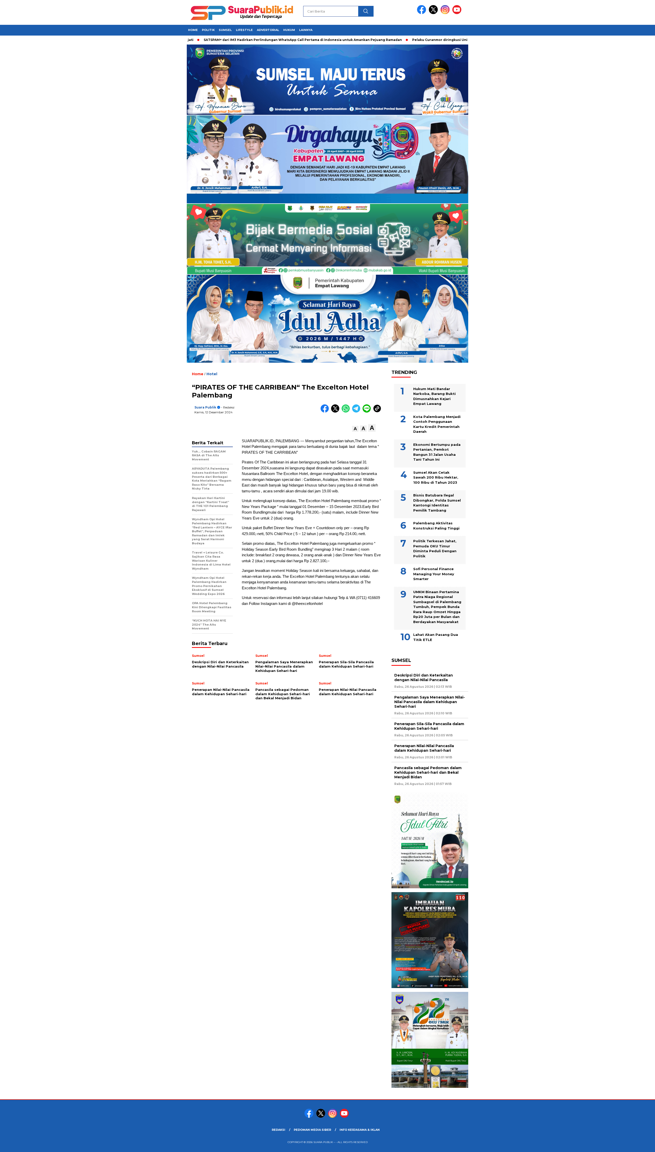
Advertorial (268, 30)
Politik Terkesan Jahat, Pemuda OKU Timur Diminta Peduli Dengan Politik (434, 548)
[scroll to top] (631, 1144)
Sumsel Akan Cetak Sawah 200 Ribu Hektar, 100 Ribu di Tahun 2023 (435, 477)
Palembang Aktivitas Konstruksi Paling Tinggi (436, 525)
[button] (355, 429)
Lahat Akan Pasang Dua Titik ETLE (435, 637)
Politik (208, 30)
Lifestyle (244, 30)
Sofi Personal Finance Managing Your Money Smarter (433, 574)
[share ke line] (368, 411)
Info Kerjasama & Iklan (360, 1130)
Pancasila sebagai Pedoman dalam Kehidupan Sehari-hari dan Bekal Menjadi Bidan (428, 772)
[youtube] (457, 13)
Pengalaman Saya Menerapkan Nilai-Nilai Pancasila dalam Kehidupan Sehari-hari (429, 702)
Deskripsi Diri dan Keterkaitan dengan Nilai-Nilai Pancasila (423, 677)
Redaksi (278, 1130)
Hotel (211, 374)
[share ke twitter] (336, 411)
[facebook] (422, 13)
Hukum (289, 30)
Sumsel (225, 30)
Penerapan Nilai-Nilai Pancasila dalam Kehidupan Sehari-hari (424, 748)
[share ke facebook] (326, 411)
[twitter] (434, 13)
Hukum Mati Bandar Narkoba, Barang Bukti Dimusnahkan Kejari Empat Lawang (434, 396)
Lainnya (305, 30)
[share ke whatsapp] (347, 411)
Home (193, 30)
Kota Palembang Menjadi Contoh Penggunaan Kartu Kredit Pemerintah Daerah (437, 424)
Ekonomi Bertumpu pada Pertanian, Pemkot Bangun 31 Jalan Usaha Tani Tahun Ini (437, 452)
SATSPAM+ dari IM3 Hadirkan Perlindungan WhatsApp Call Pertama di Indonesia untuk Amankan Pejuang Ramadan (261, 40)
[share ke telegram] (357, 411)
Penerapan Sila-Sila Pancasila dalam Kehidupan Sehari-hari (429, 726)
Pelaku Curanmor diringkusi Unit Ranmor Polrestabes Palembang (427, 40)
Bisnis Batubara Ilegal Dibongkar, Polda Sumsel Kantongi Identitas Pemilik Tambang (437, 502)
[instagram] (446, 13)
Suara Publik (205, 407)
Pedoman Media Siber (312, 1130)
